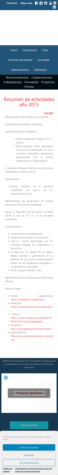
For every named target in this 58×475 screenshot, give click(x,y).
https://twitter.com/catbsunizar (27, 299)
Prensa (29, 86)
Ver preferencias (29, 463)
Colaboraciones (42, 77)
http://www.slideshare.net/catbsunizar (31, 329)
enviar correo (29, 425)
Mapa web (26, 3)
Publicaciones (13, 82)
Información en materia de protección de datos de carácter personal (33, 470)
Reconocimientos (17, 77)
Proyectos (47, 82)
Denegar (29, 455)
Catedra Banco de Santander (29, 27)
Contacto (11, 3)
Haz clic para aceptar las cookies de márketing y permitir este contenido (29, 393)
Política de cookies (7, 470)
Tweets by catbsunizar (29, 393)
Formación (31, 82)
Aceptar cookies (29, 447)
